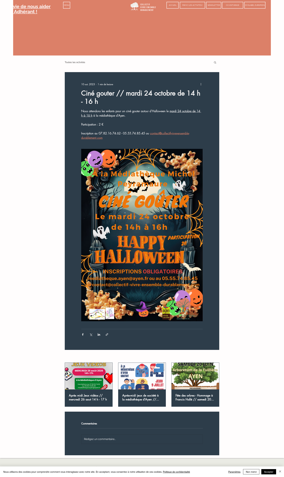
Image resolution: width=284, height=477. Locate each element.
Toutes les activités (75, 62)
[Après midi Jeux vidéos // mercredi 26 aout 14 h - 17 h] (88, 376)
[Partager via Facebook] (82, 334)
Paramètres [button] (234, 471)
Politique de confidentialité (176, 471)
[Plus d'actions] (201, 84)
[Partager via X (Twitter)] (90, 334)
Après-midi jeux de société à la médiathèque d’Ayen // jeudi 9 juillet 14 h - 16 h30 (140, 397)
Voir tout (215, 356)
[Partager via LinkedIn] (98, 334)
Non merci (251, 471)
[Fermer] (280, 471)
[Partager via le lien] (106, 334)
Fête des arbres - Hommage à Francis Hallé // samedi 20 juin (194, 397)
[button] (66, 5)
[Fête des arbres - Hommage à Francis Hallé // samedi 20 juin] (195, 376)
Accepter (268, 471)
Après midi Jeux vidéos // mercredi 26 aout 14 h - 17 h (88, 397)
